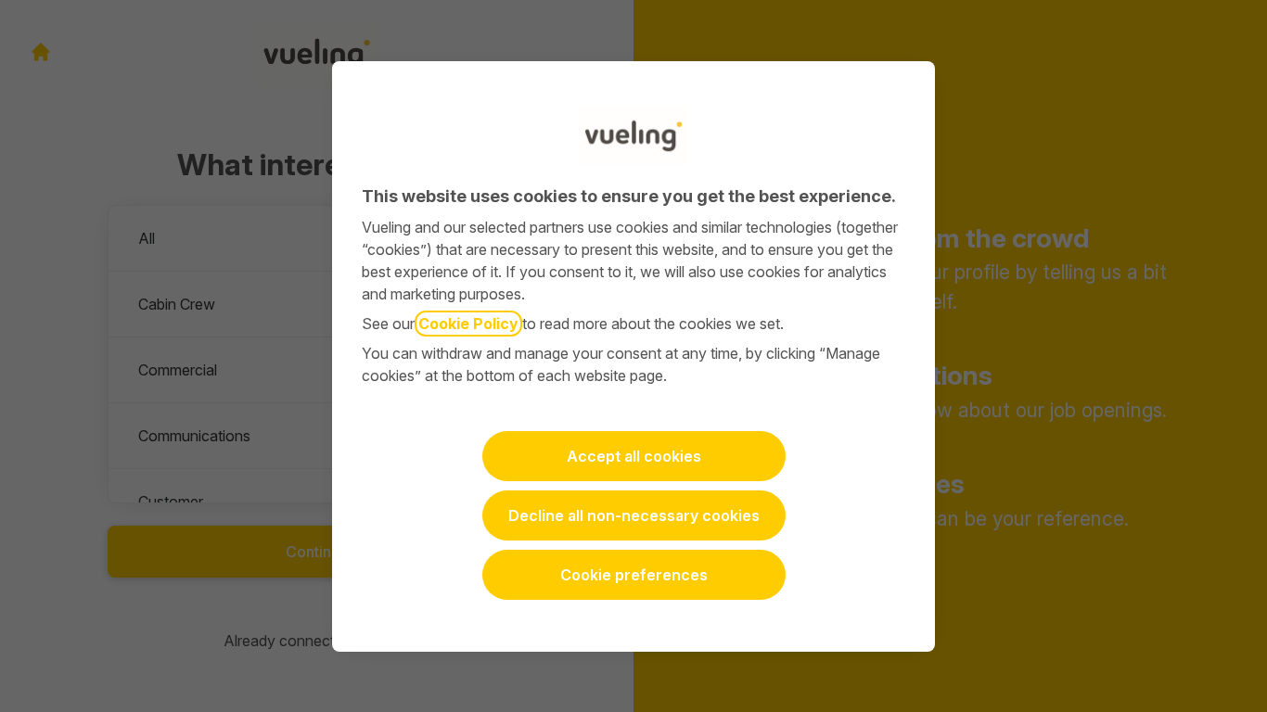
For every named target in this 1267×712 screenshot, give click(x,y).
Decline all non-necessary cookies (634, 515)
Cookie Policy (468, 323)
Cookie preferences (634, 575)
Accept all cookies (634, 456)
